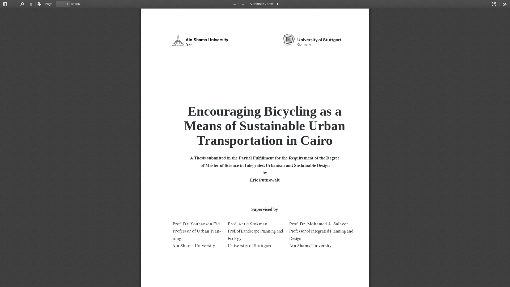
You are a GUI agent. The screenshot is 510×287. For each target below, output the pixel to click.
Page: (49, 4)
